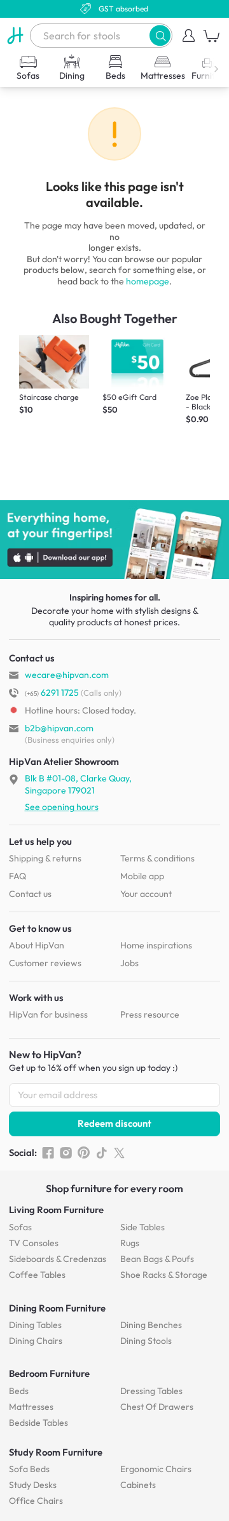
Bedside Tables (38, 1422)
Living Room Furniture (56, 1210)
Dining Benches (151, 1325)
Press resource (149, 1014)
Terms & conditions (157, 858)
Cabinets (138, 1485)
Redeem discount (114, 1123)
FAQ (17, 876)
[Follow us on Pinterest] (83, 1153)
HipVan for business (48, 1014)
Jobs (129, 963)
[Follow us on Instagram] (66, 1153)
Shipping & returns (45, 858)
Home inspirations (156, 945)
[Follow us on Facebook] (48, 1153)
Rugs (129, 1243)
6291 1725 (52, 692)
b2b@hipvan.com (59, 728)
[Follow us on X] (119, 1153)
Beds (19, 1391)
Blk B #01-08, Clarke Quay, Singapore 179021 (78, 784)
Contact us (30, 894)
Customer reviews (45, 963)
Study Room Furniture (55, 1452)
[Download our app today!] (114, 539)
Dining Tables (35, 1325)
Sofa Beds (29, 1469)
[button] (159, 35)
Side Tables (142, 1227)
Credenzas (57, 1259)
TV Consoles (34, 1243)
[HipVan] (14, 35)
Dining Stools (146, 1340)
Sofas (20, 1227)
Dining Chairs (35, 1340)
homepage (147, 281)
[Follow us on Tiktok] (101, 1153)
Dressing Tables (151, 1391)
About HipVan (36, 945)
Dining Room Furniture (57, 1308)
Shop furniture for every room (114, 1188)
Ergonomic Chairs (155, 1469)
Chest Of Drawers (156, 1406)
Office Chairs (36, 1500)
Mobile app (142, 876)
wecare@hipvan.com (67, 675)
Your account (146, 894)
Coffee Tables (37, 1274)
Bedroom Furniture (49, 1373)
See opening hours (62, 807)
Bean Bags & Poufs (157, 1259)
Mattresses (31, 1406)
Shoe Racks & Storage (163, 1274)
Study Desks (33, 1485)
